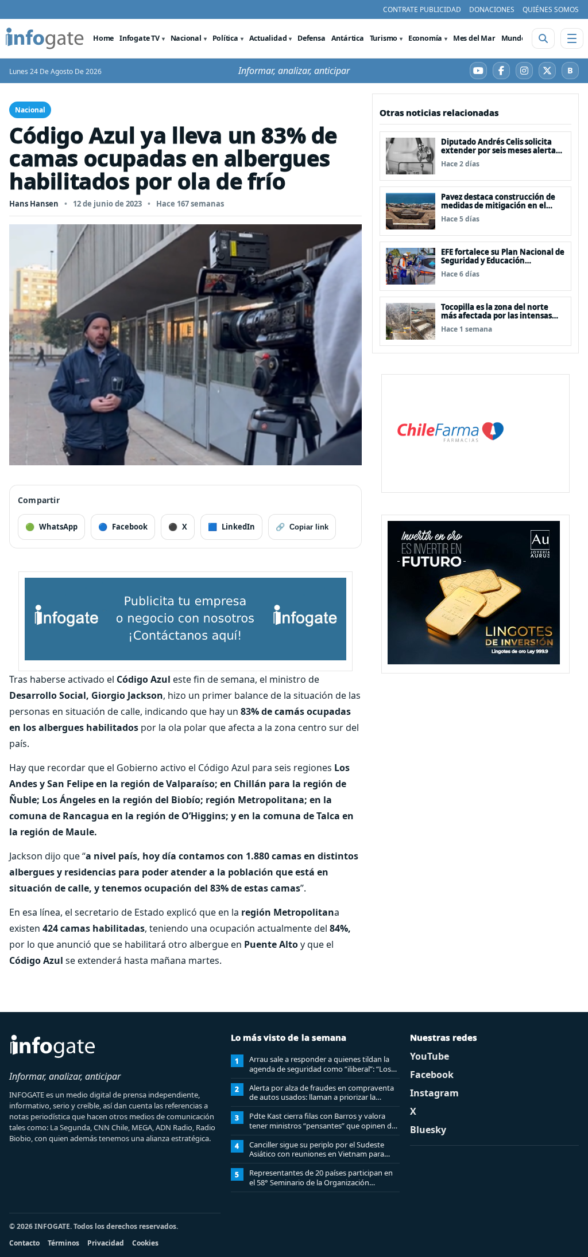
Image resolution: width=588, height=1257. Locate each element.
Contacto (24, 1243)
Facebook (432, 1074)
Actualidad (268, 38)
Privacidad (105, 1243)
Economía (425, 38)
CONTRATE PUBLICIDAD (422, 9)
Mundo (513, 38)
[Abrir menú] (571, 38)
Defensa (311, 38)
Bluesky (428, 1129)
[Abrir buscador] (543, 38)
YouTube (429, 1056)
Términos (63, 1243)
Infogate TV (139, 38)
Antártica (347, 38)
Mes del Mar (474, 38)
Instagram (434, 1093)
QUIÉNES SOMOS (551, 9)
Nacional (186, 38)
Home (103, 38)
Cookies (145, 1243)
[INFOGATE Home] (45, 38)
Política (225, 38)
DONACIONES (491, 9)
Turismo (383, 38)
